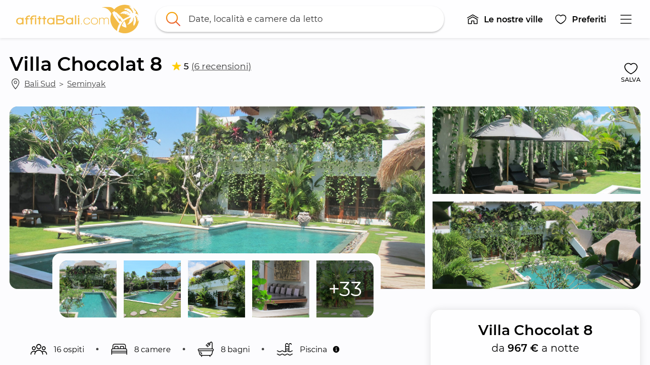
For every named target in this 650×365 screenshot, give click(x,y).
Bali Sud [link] (40, 83)
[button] (505, 19)
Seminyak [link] (86, 83)
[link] (77, 19)
